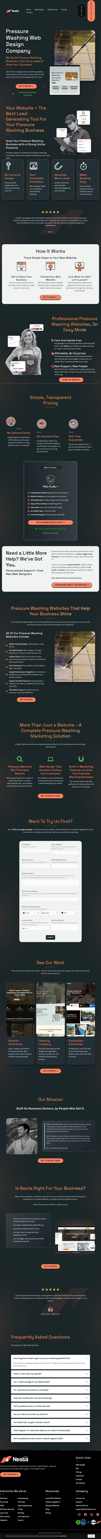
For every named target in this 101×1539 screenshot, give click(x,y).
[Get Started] (80, 1483)
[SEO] (77, 1468)
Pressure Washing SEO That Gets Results (20, 770)
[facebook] (85, 1515)
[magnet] (81, 759)
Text (65, 913)
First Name (26, 844)
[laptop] (50, 759)
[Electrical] (3, 1498)
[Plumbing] (4, 1502)
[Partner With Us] (82, 1505)
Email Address (57, 844)
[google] (92, 1514)
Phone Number (27, 920)
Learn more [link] (63, 1536)
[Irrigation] (3, 1520)
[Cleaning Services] (25, 1505)
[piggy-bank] (52, 353)
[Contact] (79, 1479)
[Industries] (80, 1475)
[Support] (79, 1502)
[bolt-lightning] (52, 341)
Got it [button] (91, 1536)
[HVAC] (2, 1505)
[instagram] (79, 1515)
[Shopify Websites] (52, 1505)
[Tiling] (20, 1509)
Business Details (28, 873)
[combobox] (24, 928)
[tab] (50, 1362)
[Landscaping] (23, 1498)
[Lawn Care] (4, 1513)
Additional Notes (57, 920)
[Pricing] (78, 1472)
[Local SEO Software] (53, 1498)
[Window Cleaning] (7, 1509)
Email (27, 913)
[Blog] (47, 1509)
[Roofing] (21, 1513)
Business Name (28, 860)
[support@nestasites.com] (86, 1509)
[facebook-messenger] (98, 1514)
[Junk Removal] (23, 1516)
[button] (81, 11)
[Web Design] (80, 1465)
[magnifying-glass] (19, 759)
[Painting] (21, 1502)
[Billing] (48, 1513)
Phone (47, 913)
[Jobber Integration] (52, 1502)
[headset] (52, 366)
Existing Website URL (58, 860)
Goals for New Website (30, 891)
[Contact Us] (80, 1498)
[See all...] (21, 1520)
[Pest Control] (5, 1516)
